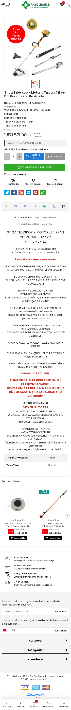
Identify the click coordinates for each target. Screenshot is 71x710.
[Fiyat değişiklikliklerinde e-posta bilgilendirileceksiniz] (45, 206)
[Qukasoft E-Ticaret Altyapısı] (35, 695)
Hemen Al (56, 156)
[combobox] (5, 630)
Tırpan (51, 457)
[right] (67, 515)
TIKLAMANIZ (24, 367)
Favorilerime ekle (16, 174)
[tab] (23, 217)
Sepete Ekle (36, 156)
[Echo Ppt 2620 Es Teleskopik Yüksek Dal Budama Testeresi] (53, 504)
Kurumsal (35, 641)
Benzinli (52, 465)
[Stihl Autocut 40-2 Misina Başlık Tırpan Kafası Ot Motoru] (17, 504)
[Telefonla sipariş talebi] (55, 206)
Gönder (63, 611)
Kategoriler (35, 650)
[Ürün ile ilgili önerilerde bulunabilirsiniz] (64, 206)
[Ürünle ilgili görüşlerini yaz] (26, 206)
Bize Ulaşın (35, 659)
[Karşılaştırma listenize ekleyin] (35, 206)
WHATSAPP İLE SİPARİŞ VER (36, 167)
